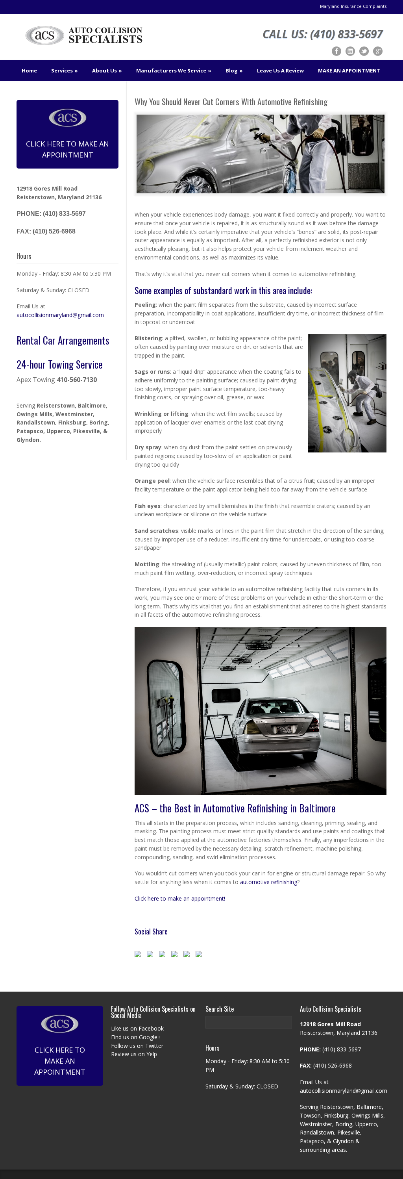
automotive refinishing (268, 882)
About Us (107, 70)
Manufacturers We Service (173, 70)
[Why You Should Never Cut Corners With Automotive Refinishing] (261, 154)
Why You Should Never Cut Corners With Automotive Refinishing (231, 101)
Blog (234, 70)
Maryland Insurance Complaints (353, 6)
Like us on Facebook (137, 1028)
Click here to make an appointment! (180, 898)
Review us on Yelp (134, 1054)
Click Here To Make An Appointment (67, 149)
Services (64, 70)
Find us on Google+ (136, 1037)
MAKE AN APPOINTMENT (349, 70)
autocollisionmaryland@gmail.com (60, 315)
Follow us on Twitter (137, 1045)
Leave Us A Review (280, 70)
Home (29, 70)
